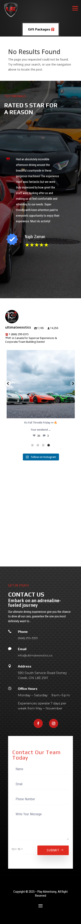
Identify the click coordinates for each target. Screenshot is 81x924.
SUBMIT (53, 850)
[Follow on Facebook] (38, 723)
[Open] (41, 384)
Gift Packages (39, 29)
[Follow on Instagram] (53, 723)
